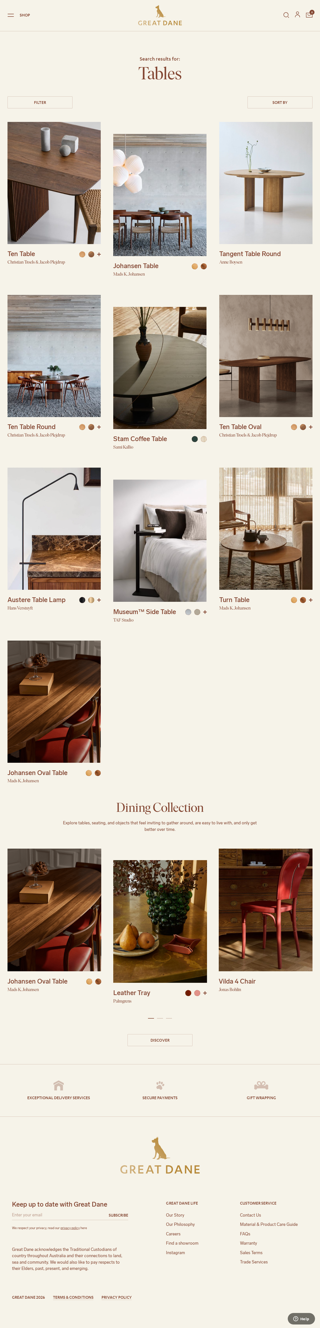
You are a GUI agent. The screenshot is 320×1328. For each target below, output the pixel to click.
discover (159, 1040)
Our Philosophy (180, 1224)
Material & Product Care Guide (269, 1224)
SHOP (25, 15)
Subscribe (118, 1215)
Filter (40, 102)
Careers (173, 1233)
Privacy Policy (117, 1297)
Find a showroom (182, 1243)
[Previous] (25, 929)
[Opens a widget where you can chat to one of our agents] (301, 1319)
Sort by (280, 102)
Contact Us (250, 1215)
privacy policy (70, 1228)
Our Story (175, 1215)
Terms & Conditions (73, 1297)
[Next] (295, 929)
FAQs (245, 1233)
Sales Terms (251, 1252)
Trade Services (254, 1261)
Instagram (175, 1252)
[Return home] (160, 15)
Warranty (248, 1243)
